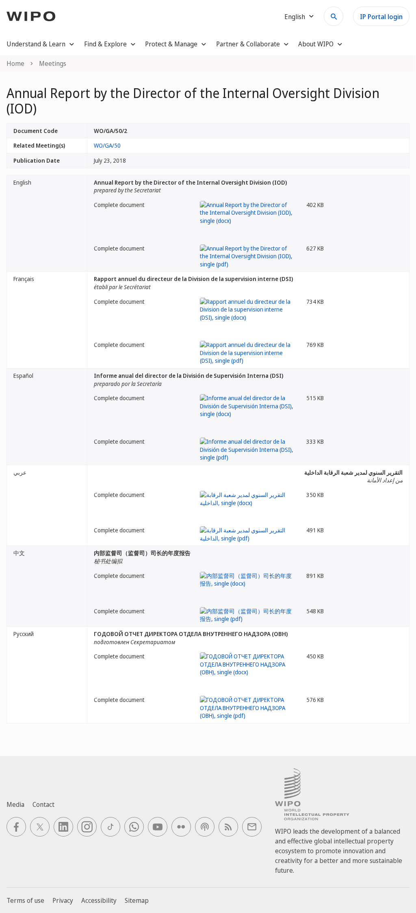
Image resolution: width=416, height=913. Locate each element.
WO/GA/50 (107, 145)
